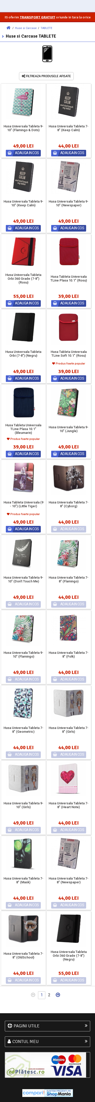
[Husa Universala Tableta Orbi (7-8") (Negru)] (23, 327)
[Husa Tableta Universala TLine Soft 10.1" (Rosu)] (68, 327)
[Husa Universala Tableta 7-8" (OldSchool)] (23, 929)
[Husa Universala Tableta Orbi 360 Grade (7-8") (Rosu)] (23, 252)
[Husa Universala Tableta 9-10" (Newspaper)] (68, 176)
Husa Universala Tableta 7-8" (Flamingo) (68, 579)
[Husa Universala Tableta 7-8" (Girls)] (68, 703)
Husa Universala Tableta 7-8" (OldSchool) (23, 955)
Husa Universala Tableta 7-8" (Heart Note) (68, 805)
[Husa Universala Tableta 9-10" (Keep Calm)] (23, 176)
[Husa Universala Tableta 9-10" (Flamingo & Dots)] (23, 101)
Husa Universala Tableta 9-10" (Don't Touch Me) (23, 579)
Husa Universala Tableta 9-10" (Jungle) (68, 429)
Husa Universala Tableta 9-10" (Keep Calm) (23, 203)
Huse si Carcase (26, 28)
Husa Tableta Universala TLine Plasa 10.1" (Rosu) (68, 278)
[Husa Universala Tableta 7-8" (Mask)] (23, 853)
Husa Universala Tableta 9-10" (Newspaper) (68, 203)
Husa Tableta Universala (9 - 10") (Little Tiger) (23, 504)
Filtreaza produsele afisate (48, 76)
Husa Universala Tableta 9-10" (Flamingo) (23, 654)
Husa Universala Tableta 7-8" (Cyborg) (68, 504)
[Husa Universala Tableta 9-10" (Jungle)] (68, 402)
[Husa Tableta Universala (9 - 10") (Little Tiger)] (23, 477)
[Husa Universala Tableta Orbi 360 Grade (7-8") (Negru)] (68, 929)
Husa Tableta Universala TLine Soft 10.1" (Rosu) (69, 353)
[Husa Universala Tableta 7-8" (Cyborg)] (68, 477)
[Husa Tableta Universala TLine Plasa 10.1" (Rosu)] (68, 252)
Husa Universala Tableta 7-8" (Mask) (23, 880)
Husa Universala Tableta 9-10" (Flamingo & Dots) (23, 128)
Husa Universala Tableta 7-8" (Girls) (68, 729)
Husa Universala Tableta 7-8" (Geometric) (23, 729)
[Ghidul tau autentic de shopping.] (33, 1092)
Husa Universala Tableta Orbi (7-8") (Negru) (23, 353)
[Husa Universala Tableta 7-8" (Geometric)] (23, 703)
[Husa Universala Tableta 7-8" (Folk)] (68, 628)
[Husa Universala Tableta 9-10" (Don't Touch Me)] (23, 553)
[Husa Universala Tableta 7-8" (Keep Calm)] (68, 101)
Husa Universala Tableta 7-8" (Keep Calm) (68, 128)
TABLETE (46, 28)
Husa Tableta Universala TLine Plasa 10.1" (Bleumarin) (23, 429)
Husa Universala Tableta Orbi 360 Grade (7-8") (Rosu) (23, 278)
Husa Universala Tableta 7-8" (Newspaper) (68, 880)
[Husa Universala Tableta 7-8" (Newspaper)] (68, 853)
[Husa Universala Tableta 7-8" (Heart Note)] (68, 778)
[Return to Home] (8, 28)
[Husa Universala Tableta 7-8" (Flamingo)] (68, 553)
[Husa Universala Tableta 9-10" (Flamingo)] (23, 628)
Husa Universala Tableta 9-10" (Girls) (23, 805)
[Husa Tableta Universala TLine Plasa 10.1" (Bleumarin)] (23, 402)
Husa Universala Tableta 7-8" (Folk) (68, 654)
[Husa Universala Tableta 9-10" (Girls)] (23, 778)
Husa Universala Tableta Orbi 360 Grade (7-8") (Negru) (69, 955)
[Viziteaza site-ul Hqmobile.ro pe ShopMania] (59, 1092)
